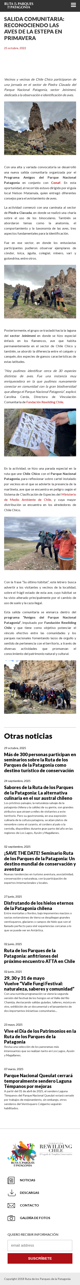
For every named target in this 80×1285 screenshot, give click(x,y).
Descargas (29, 1192)
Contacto (29, 1205)
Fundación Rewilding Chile (44, 402)
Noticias (27, 1180)
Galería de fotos (35, 1218)
